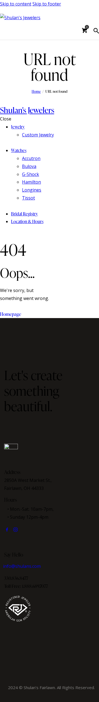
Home (36, 91)
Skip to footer (46, 4)
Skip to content (15, 4)
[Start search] (96, 31)
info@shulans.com (22, 566)
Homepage (10, 314)
